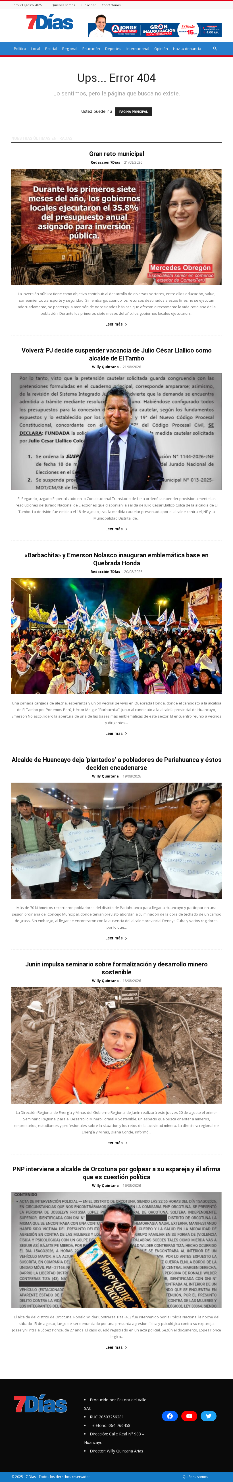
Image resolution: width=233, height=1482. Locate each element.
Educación (91, 48)
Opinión (161, 48)
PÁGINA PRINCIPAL (133, 112)
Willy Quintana (105, 366)
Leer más (114, 324)
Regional (69, 48)
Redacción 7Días (105, 162)
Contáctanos (111, 5)
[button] (215, 48)
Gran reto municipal (116, 153)
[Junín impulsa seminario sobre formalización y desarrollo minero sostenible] (116, 1045)
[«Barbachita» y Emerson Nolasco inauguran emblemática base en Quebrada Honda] (116, 636)
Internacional (137, 48)
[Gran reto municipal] (116, 227)
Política (20, 48)
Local (35, 48)
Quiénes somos (63, 5)
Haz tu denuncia (187, 48)
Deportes (113, 48)
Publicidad (88, 5)
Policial (51, 48)
